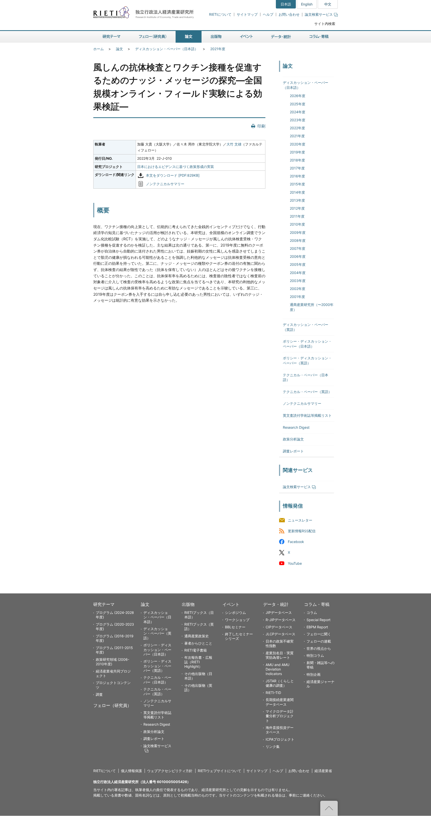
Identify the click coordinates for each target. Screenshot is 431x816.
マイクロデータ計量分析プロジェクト (280, 715)
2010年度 (297, 224)
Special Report (318, 620)
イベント (230, 604)
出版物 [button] (216, 37)
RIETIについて (220, 14)
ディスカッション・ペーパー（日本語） (166, 49)
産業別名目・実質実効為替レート (280, 655)
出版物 (188, 604)
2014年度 (297, 192)
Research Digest (296, 427)
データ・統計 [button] (281, 37)
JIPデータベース (279, 612)
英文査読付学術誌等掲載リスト (307, 415)
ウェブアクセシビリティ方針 (170, 771)
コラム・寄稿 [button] (319, 37)
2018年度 (297, 160)
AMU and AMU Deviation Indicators (277, 669)
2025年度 (297, 104)
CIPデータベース (279, 627)
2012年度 (297, 208)
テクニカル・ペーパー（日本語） (157, 679)
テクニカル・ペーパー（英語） (307, 392)
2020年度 (297, 144)
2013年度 (297, 200)
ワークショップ (237, 620)
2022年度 (297, 128)
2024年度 (297, 112)
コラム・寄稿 (316, 604)
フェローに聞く (319, 634)
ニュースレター (300, 520)
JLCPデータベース (280, 634)
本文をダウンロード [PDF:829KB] (173, 175)
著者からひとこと (198, 643)
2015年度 (297, 184)
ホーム (98, 49)
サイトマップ (247, 14)
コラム (312, 612)
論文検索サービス (319, 14)
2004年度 (298, 273)
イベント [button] (246, 37)
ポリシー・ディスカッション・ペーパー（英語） (157, 665)
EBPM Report (317, 627)
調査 (99, 694)
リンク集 (273, 746)
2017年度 (297, 168)
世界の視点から (319, 648)
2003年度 (298, 280)
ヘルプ (268, 14)
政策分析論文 (293, 439)
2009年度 (298, 232)
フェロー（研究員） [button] (153, 37)
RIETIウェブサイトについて (219, 771)
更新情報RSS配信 (302, 531)
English (307, 4)
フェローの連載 (319, 641)
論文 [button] (189, 37)
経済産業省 (323, 771)
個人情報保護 (131, 771)
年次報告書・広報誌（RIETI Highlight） (198, 662)
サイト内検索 (324, 23)
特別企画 (314, 674)
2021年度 (217, 49)
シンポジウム (235, 612)
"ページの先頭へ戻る (329, 808)
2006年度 (298, 256)
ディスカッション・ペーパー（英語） (157, 633)
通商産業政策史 (196, 636)
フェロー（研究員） (112, 705)
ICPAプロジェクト (280, 739)
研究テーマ (103, 604)
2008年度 (298, 240)
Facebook (296, 542)
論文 (119, 49)
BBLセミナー (235, 627)
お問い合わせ (289, 14)
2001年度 (297, 296)
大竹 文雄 (233, 144)
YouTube (295, 563)
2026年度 (297, 96)
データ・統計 (276, 604)
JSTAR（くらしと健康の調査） (280, 683)
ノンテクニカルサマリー (165, 184)
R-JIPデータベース (281, 620)
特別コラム (315, 655)
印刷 (261, 126)
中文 (327, 4)
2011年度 (297, 216)
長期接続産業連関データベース (280, 701)
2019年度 (297, 152)
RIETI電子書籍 (195, 650)
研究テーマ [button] (111, 37)
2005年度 (298, 264)
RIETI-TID (273, 692)
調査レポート (293, 451)
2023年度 (297, 120)
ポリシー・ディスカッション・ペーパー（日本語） (157, 649)
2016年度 (297, 176)
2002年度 (297, 288)
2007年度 (297, 248)
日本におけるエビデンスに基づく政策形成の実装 (175, 166)
